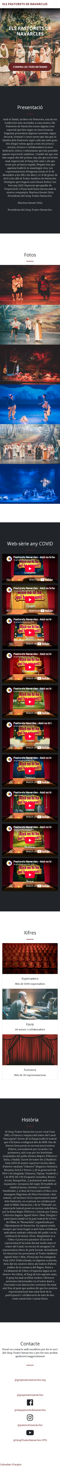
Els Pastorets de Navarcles (24, 4)
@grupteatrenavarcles (30, 1394)
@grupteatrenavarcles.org (30, 1379)
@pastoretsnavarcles (30, 1425)
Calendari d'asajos (11, 1464)
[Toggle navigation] (55, 4)
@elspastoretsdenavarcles (30, 1410)
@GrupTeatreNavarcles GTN (30, 1440)
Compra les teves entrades (30, 67)
